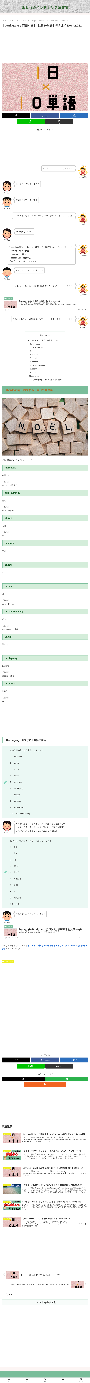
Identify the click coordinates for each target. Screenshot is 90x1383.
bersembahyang (38, 365)
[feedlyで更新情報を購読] (66, 1079)
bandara (35, 355)
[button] (59, 121)
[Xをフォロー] (23, 1079)
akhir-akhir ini (37, 347)
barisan (35, 362)
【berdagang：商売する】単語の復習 (47, 380)
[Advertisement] (45, 44)
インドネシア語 (8, 961)
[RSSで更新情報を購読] (45, 1084)
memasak (36, 344)
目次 (42, 335)
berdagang (36, 372)
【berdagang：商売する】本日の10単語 (45, 340)
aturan (34, 351)
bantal (34, 358)
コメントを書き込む (45, 1302)
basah (34, 369)
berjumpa (35, 376)
